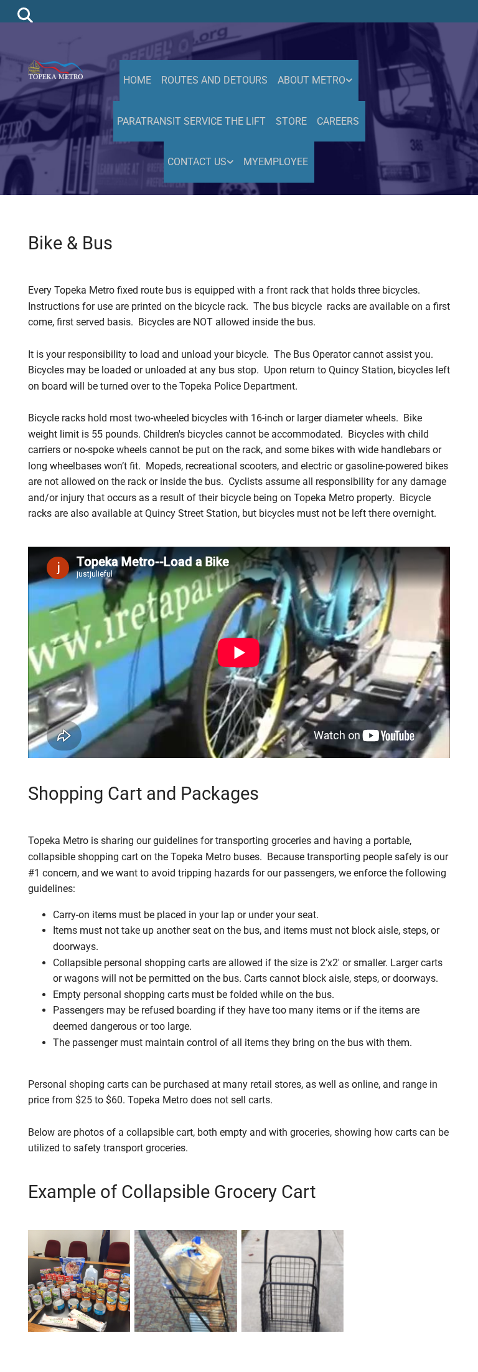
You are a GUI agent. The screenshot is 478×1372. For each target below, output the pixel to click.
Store (291, 121)
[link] (316, 80)
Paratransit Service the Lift (191, 121)
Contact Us (197, 162)
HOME (137, 80)
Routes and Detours (214, 80)
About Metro (311, 80)
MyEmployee (275, 162)
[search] (25, 14)
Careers (338, 121)
